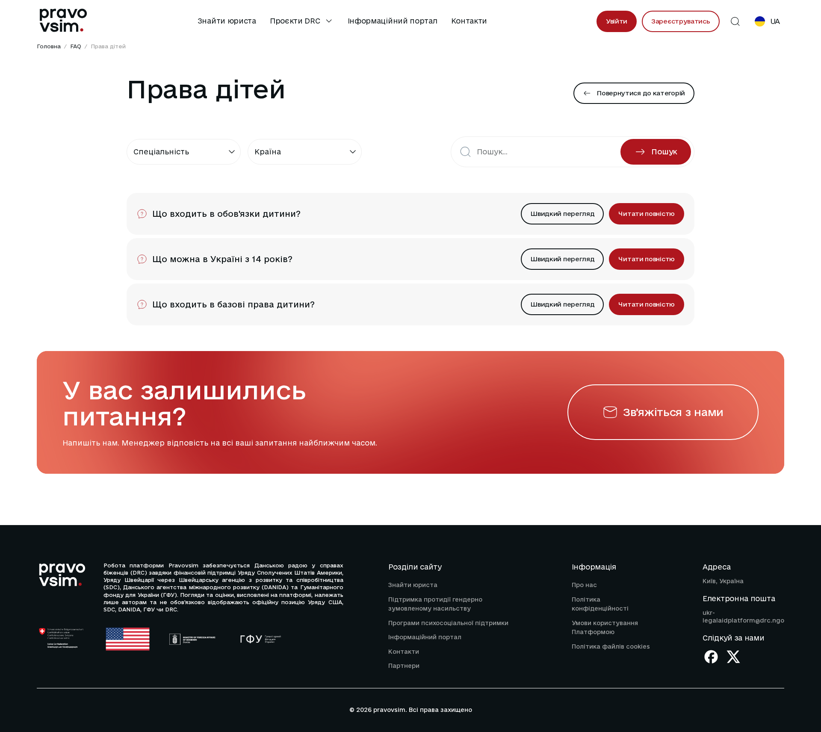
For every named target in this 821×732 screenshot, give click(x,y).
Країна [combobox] (267, 152)
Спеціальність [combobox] (161, 152)
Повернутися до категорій (641, 93)
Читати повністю (646, 213)
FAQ (75, 46)
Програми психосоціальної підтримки (448, 623)
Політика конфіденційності (600, 604)
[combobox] (547, 152)
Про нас (584, 584)
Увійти (616, 21)
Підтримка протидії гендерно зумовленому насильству (435, 604)
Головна (49, 46)
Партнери (403, 665)
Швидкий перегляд (562, 213)
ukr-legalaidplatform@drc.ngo (743, 616)
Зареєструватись (680, 21)
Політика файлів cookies (611, 646)
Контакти (469, 21)
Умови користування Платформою (605, 628)
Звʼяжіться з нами (673, 412)
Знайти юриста (227, 21)
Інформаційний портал (392, 21)
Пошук (664, 152)
